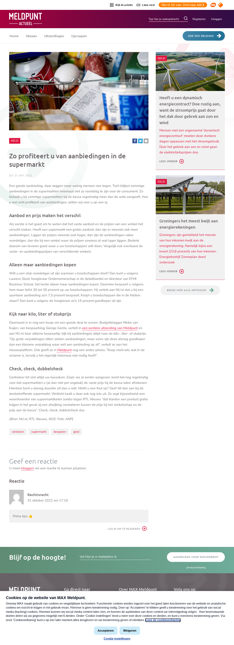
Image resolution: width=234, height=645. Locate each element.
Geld (15, 140)
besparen (60, 432)
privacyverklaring (195, 567)
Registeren (199, 19)
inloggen (27, 468)
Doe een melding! (201, 36)
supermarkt (38, 432)
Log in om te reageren (124, 529)
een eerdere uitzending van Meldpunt (110, 328)
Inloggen (216, 19)
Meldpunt (64, 350)
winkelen (18, 432)
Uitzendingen (54, 36)
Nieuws (31, 36)
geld (76, 432)
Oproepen (79, 36)
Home (14, 36)
